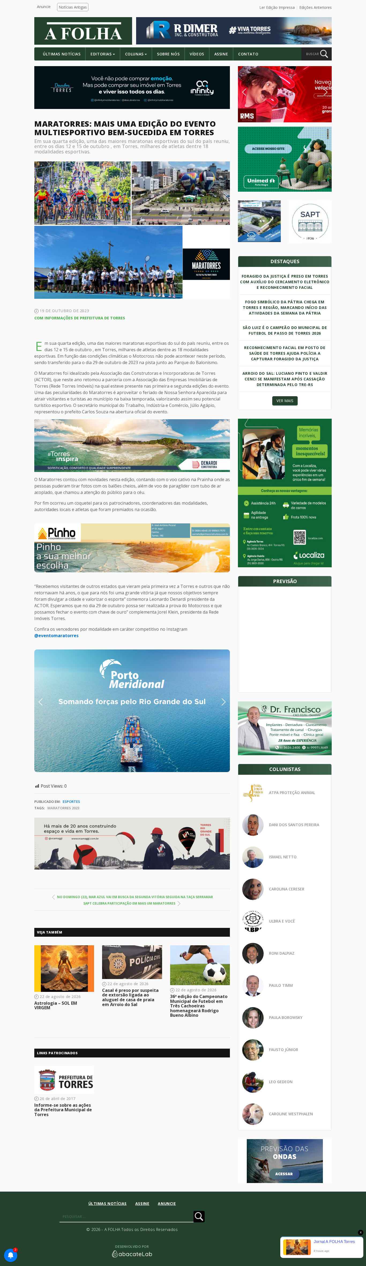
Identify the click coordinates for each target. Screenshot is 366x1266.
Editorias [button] (101, 53)
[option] (132, 547)
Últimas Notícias (61, 53)
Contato (248, 53)
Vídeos (197, 53)
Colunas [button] (134, 53)
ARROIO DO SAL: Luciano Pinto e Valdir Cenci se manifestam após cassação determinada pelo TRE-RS (284, 379)
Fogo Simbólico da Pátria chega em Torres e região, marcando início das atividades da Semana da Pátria (285, 307)
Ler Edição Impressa (277, 7)
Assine (221, 53)
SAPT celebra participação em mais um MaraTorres (129, 903)
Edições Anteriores (315, 7)
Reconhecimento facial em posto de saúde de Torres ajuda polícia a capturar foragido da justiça (284, 353)
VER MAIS (285, 400)
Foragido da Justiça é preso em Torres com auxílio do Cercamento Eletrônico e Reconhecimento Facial (285, 282)
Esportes (71, 801)
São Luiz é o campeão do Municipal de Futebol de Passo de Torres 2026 (285, 330)
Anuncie (44, 6)
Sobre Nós (168, 53)
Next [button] (219, 702)
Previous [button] (49, 702)
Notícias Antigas (73, 7)
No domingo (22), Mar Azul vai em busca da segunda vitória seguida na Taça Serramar (135, 897)
